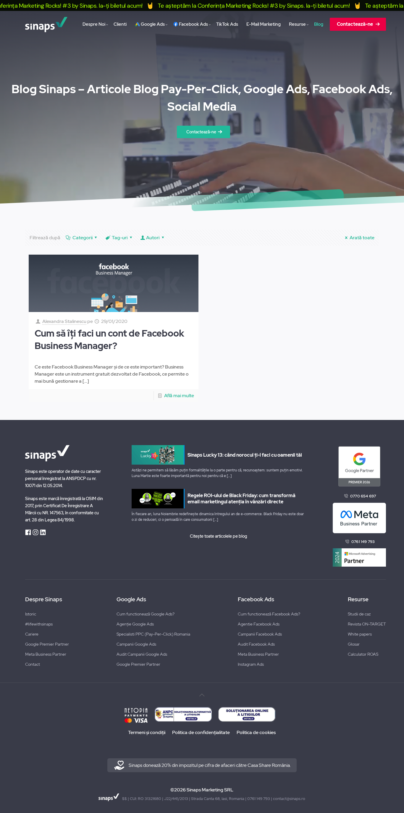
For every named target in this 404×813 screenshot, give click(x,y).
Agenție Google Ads (135, 624)
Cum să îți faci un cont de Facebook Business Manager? (109, 339)
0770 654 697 (363, 496)
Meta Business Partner (45, 654)
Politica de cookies (256, 732)
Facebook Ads (256, 599)
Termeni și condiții (146, 732)
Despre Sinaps (43, 599)
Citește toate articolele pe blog (218, 536)
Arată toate (362, 238)
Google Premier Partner (47, 644)
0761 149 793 (363, 541)
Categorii (82, 238)
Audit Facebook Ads (256, 644)
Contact (32, 664)
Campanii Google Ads (136, 644)
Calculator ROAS (363, 654)
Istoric (30, 614)
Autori (152, 238)
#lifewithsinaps (39, 624)
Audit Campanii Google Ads (142, 654)
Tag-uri (119, 238)
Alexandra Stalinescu (64, 321)
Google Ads (131, 599)
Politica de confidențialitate (201, 732)
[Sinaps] (46, 24)
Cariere (31, 634)
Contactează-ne (201, 132)
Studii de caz (359, 614)
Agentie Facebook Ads (258, 624)
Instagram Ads (251, 664)
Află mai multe (179, 395)
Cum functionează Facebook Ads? (269, 614)
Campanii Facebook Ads (260, 634)
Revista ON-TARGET (367, 624)
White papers (360, 634)
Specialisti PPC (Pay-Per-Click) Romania (153, 634)
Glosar (354, 644)
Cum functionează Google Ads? (145, 614)
